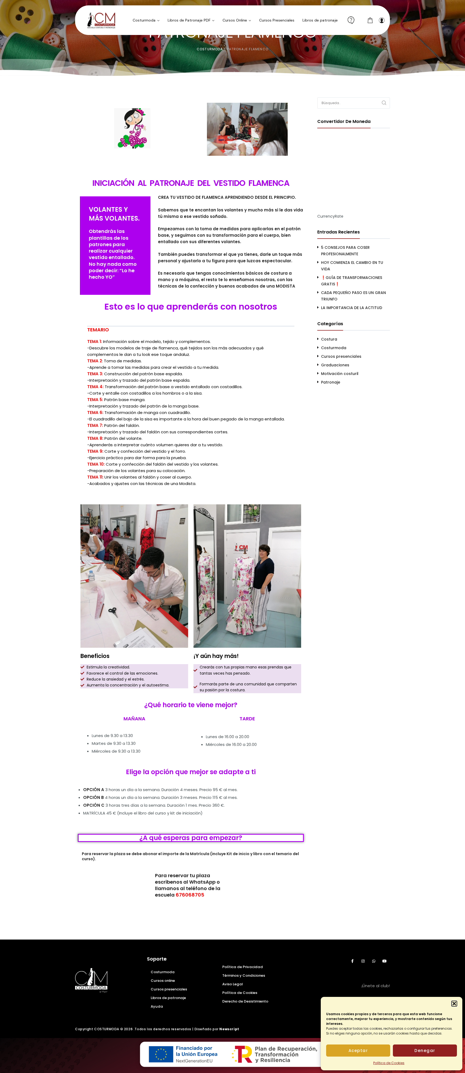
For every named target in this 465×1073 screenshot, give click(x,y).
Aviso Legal (232, 984)
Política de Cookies (388, 1063)
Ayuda (157, 1006)
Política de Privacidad (242, 966)
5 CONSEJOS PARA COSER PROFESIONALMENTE (345, 251)
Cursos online (163, 980)
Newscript (229, 1029)
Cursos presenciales (341, 356)
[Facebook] (352, 961)
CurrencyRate (330, 216)
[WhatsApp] (373, 961)
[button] (454, 1003)
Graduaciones (335, 365)
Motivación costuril (339, 373)
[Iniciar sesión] (381, 20)
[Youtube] (384, 961)
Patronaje (330, 382)
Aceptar (358, 1050)
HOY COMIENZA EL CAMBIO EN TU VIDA (352, 266)
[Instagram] (363, 961)
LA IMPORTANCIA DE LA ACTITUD (351, 307)
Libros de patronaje (168, 997)
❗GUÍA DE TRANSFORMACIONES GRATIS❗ (351, 281)
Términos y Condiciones (243, 975)
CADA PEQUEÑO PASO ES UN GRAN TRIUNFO (353, 296)
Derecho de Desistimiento (245, 1001)
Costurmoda (333, 347)
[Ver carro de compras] (370, 20)
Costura (329, 339)
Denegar (424, 1050)
